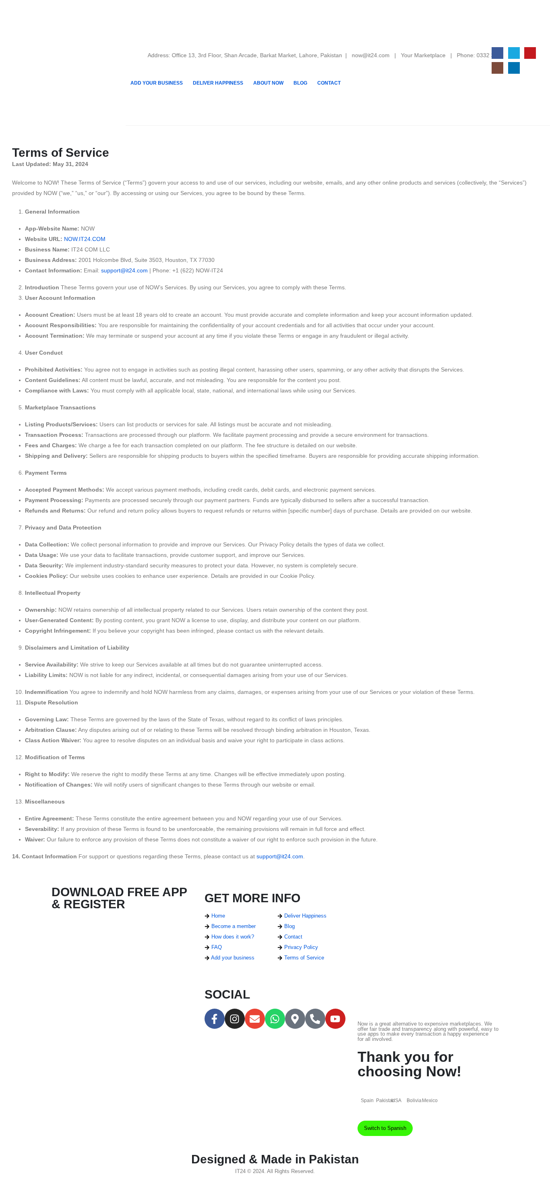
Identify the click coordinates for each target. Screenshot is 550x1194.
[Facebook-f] (215, 1019)
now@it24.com (352, 55)
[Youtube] (530, 53)
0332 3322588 (476, 55)
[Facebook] (497, 53)
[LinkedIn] (514, 68)
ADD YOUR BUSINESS (156, 83)
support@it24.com (124, 270)
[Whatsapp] (275, 1019)
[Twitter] (514, 53)
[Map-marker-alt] (295, 1019)
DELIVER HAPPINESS (218, 83)
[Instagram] (497, 68)
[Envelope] (255, 1019)
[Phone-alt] (315, 1019)
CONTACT (329, 83)
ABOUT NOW (268, 83)
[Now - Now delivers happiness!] (63, 63)
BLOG (300, 83)
